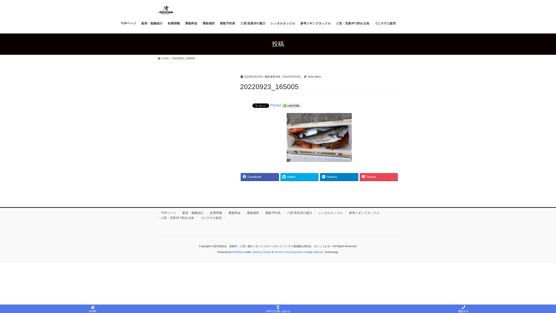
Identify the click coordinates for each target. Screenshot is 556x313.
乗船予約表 (273, 213)
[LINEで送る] (291, 105)
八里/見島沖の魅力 (299, 213)
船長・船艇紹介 (193, 213)
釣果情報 (216, 213)
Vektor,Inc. (318, 252)
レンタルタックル (330, 213)
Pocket (275, 105)
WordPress (238, 252)
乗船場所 (253, 213)
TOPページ (168, 213)
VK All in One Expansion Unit (291, 252)
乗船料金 (234, 213)
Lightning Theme (261, 252)
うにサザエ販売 (211, 218)
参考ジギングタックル (364, 213)
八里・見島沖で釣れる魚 (177, 218)
